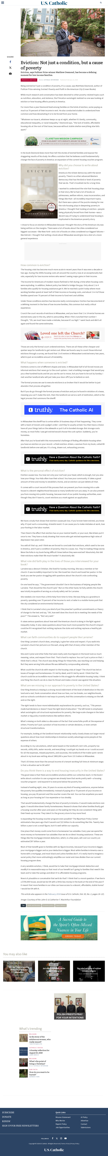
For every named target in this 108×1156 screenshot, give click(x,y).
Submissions (86, 1127)
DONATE (6, 1116)
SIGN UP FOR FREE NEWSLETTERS (20, 1125)
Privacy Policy (75, 1144)
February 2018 (54, 894)
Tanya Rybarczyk (35, 1044)
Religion (32, 1034)
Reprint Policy (61, 1124)
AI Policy (84, 1117)
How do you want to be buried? (39, 1073)
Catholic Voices (36, 1048)
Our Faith (33, 1070)
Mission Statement (63, 1117)
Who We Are (60, 1120)
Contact (84, 1124)
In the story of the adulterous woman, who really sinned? (40, 1039)
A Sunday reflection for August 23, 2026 (39, 1051)
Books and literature (34, 905)
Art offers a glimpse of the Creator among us (54, 969)
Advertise (84, 1120)
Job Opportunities (63, 1127)
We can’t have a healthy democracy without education (19, 969)
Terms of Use (65, 1144)
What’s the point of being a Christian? (37, 1062)
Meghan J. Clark (18, 975)
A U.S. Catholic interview (49, 80)
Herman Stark (34, 1077)
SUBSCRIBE (8, 1112)
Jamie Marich (34, 1055)
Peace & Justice (29, 80)
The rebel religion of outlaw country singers (89, 969)
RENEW (6, 1121)
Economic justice (48, 905)
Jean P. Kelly (53, 974)
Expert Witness (61, 905)
